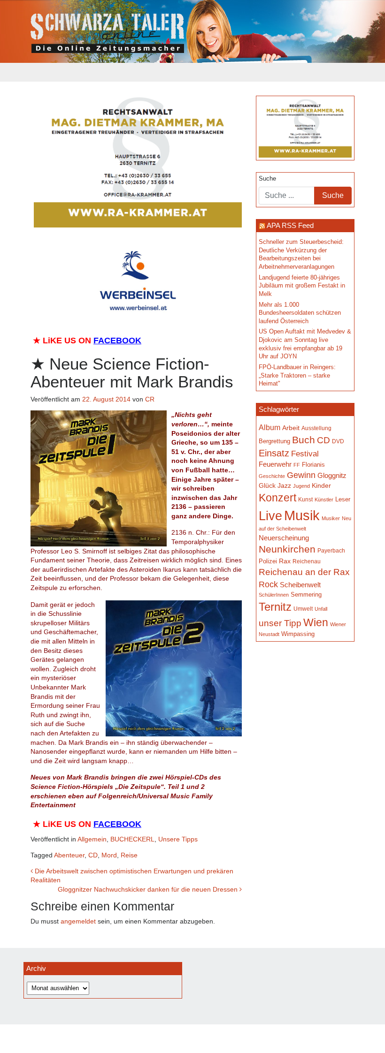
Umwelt (303, 609)
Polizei (268, 561)
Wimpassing (298, 633)
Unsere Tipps (178, 839)
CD (93, 855)
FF (296, 465)
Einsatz (274, 453)
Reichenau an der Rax (304, 572)
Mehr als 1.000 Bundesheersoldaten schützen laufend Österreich (300, 313)
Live (270, 516)
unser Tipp (280, 623)
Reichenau (307, 561)
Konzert (277, 498)
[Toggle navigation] (36, 72)
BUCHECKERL (132, 839)
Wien (315, 622)
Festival (305, 453)
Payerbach (331, 550)
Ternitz (275, 606)
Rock (268, 584)
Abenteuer (69, 855)
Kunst (305, 499)
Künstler (324, 499)
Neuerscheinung (284, 538)
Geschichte (272, 476)
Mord (109, 855)
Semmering (306, 594)
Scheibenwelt (300, 585)
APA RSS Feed (290, 225)
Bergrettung (274, 441)
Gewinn (301, 475)
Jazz (284, 485)
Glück (267, 485)
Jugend (301, 486)
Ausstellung (316, 428)
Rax (285, 561)
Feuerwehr (275, 464)
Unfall (321, 609)
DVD (338, 441)
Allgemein (92, 839)
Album (269, 427)
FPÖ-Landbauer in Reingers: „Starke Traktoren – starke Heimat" (297, 375)
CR (149, 399)
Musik (302, 515)
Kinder (321, 485)
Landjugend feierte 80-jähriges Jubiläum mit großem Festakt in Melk (302, 285)
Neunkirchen (287, 549)
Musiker (331, 518)
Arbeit (291, 428)
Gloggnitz (331, 475)
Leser (342, 499)
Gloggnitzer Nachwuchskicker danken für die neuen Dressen (148, 889)
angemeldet (78, 921)
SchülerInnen (274, 595)
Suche (267, 178)
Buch (303, 439)
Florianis (313, 464)
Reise (129, 855)
